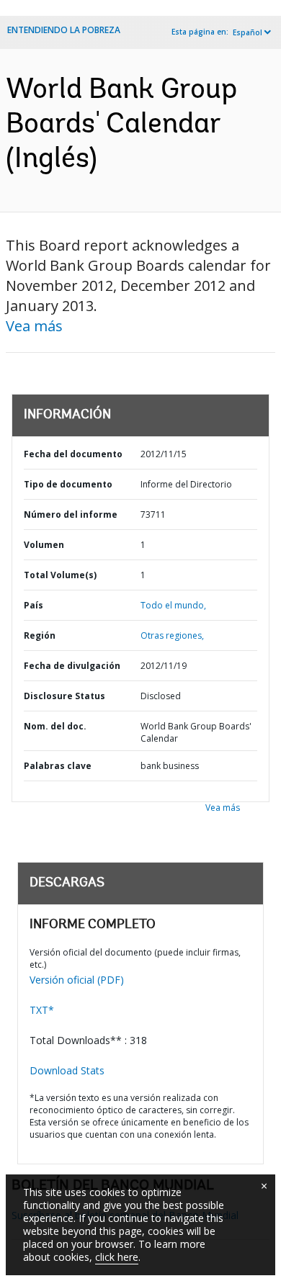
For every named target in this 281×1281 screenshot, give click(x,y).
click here (116, 1257)
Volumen (44, 545)
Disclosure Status (64, 696)
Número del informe (70, 514)
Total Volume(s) (60, 575)
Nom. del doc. (55, 726)
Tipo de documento (68, 484)
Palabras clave (58, 766)
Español (247, 32)
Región (39, 635)
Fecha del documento (73, 454)
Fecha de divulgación (72, 666)
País (33, 605)
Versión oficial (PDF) (77, 979)
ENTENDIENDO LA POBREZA (63, 30)
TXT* (42, 1010)
